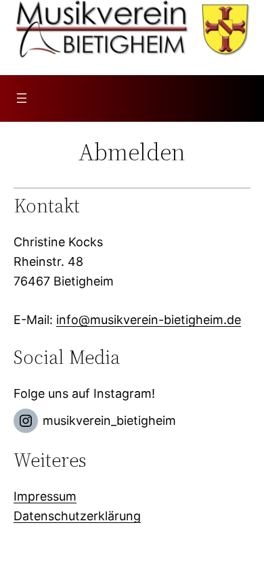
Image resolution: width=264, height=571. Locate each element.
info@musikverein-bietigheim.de (148, 320)
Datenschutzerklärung (77, 516)
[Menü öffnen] (22, 98)
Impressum (45, 496)
